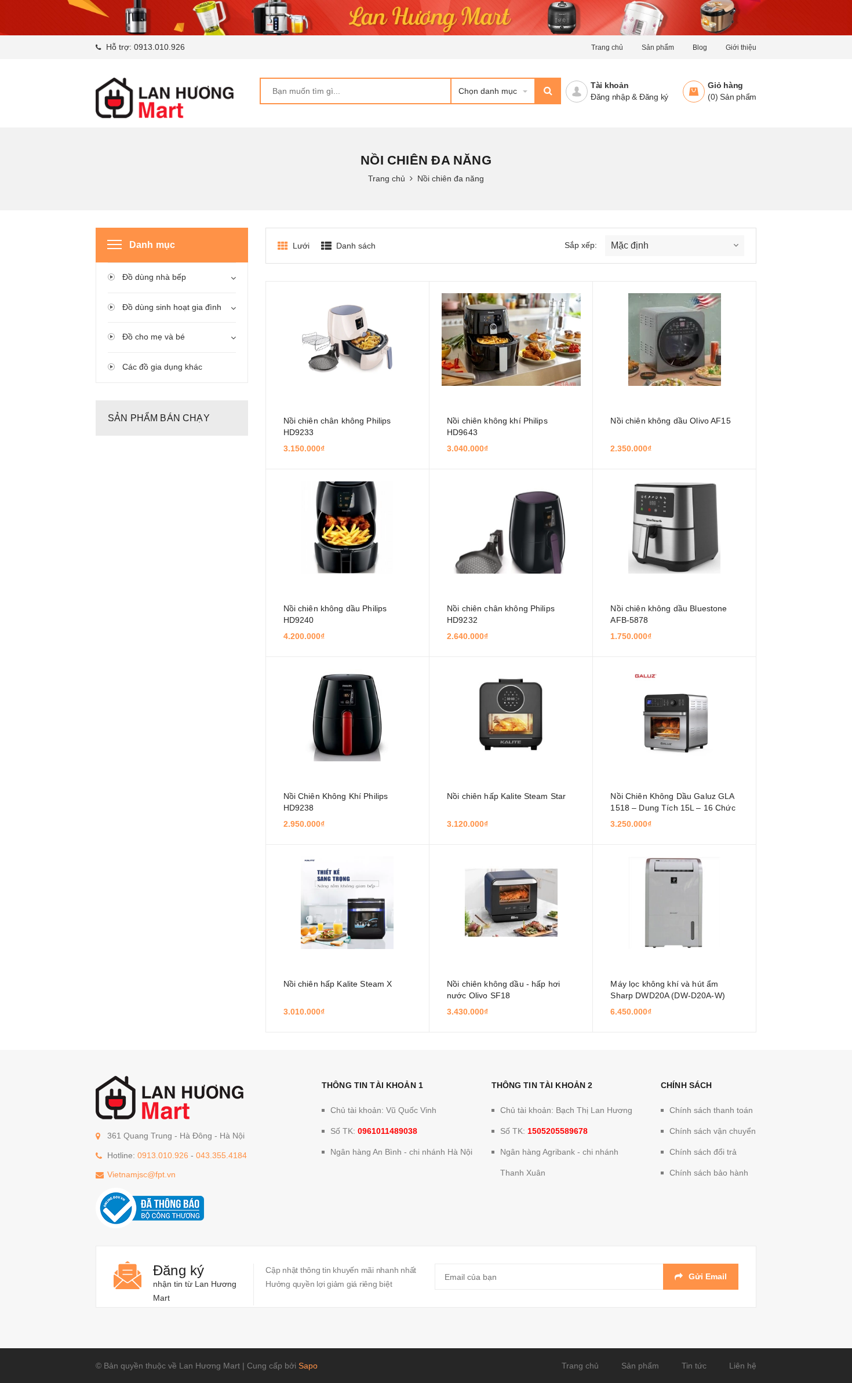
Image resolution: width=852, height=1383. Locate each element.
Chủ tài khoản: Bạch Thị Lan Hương (566, 1110)
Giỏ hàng (725, 85)
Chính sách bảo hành (708, 1172)
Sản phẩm (640, 1365)
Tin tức (694, 1365)
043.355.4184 (221, 1155)
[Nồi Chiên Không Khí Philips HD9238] (347, 715)
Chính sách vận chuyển (712, 1131)
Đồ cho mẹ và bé (153, 336)
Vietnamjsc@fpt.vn (141, 1174)
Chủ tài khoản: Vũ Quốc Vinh (383, 1110)
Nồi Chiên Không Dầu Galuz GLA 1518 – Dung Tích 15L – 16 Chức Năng (672, 807)
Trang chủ (607, 47)
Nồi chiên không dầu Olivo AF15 (670, 420)
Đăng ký (653, 96)
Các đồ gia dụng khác (162, 366)
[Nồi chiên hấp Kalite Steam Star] (510, 715)
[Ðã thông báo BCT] (150, 1207)
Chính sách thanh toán (711, 1110)
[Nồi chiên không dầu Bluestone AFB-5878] (674, 527)
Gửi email (708, 1276)
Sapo (308, 1365)
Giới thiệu (741, 47)
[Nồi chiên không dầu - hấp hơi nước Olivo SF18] (510, 903)
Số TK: (373, 1131)
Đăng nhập (610, 96)
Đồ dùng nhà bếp (154, 277)
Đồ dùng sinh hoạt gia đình (171, 307)
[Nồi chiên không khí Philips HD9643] (510, 339)
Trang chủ (580, 1365)
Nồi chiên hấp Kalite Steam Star (506, 796)
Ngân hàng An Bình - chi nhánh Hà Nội (401, 1151)
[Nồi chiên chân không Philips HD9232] (510, 527)
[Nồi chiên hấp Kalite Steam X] (347, 903)
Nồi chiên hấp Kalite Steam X (337, 983)
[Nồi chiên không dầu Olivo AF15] (674, 339)
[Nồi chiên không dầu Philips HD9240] (347, 527)
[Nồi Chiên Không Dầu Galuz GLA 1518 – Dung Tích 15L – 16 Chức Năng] (674, 715)
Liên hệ (742, 1365)
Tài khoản (610, 85)
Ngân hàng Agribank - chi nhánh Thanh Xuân (559, 1162)
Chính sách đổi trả (703, 1151)
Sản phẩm (658, 47)
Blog (700, 47)
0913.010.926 (159, 47)
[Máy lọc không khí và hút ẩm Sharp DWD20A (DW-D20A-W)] (674, 903)
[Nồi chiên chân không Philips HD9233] (347, 339)
